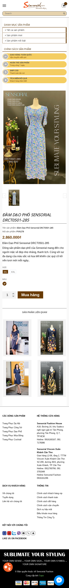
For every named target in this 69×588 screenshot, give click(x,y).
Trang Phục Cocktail (11, 439)
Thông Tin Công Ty (46, 517)
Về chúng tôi (8, 493)
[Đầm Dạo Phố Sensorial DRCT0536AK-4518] (52, 378)
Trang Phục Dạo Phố (12, 431)
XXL (13, 272)
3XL (5, 272)
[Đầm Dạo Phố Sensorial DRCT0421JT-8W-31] (17, 378)
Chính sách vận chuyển (48, 505)
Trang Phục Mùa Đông (12, 435)
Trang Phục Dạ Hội (11, 423)
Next (65, 196)
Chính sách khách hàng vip (49, 493)
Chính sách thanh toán (47, 497)
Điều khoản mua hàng (47, 513)
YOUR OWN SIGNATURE (34, 564)
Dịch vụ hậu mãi (44, 509)
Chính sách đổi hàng (46, 501)
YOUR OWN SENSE (12, 561)
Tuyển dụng (7, 497)
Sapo (41, 575)
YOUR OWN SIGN (33, 561)
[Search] (64, 13)
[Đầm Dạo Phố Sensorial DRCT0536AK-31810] (52, 337)
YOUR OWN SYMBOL (54, 561)
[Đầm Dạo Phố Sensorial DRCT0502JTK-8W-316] (17, 337)
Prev (4, 196)
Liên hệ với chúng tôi (12, 501)
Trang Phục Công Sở (12, 427)
